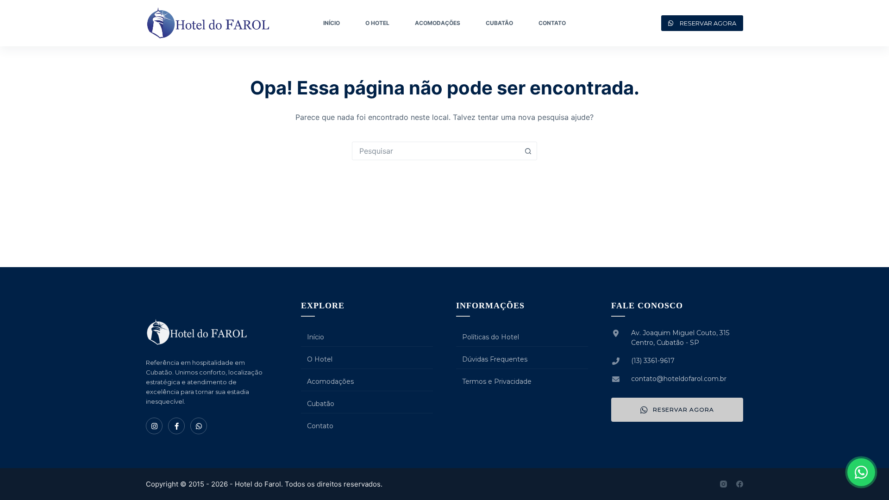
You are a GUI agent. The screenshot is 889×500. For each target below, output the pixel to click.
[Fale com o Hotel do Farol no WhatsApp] (861, 472)
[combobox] (435, 151)
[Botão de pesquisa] (528, 151)
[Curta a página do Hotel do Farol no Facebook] (176, 426)
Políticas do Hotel (490, 337)
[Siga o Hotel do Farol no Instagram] (154, 426)
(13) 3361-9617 (653, 360)
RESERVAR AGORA (708, 23)
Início (331, 22)
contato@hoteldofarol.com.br (678, 379)
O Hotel (377, 22)
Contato (552, 22)
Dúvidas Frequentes (494, 359)
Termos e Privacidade (497, 381)
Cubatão (499, 22)
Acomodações (437, 22)
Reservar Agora (683, 409)
